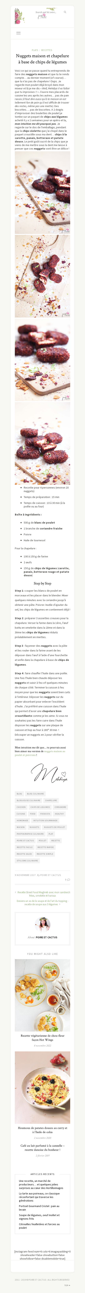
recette (55, 840)
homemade (22, 820)
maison (21, 827)
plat (51, 834)
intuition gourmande (45, 820)
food (32, 814)
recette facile (25, 847)
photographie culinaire (30, 834)
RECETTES (46, 50)
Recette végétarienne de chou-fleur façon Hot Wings (42, 1038)
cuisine (21, 814)
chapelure (51, 800)
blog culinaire (35, 793)
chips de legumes (40, 807)
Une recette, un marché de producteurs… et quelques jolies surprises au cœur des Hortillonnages (41, 1184)
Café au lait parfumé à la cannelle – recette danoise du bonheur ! (43, 1148)
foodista (45, 814)
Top (66, 1285)
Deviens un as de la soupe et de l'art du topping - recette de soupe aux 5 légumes (42, 902)
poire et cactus (25, 840)
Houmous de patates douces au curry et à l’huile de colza (42, 1130)
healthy (59, 814)
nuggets (34, 827)
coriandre (60, 807)
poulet (42, 840)
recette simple (45, 854)
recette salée (24, 854)
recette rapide (46, 847)
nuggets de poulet (54, 827)
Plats (35, 50)
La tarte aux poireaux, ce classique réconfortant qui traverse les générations (39, 1197)
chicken (21, 807)
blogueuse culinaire (28, 800)
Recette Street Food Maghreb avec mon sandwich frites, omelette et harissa (43, 894)
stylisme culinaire (27, 860)
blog (19, 793)
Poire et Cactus (50, 875)
